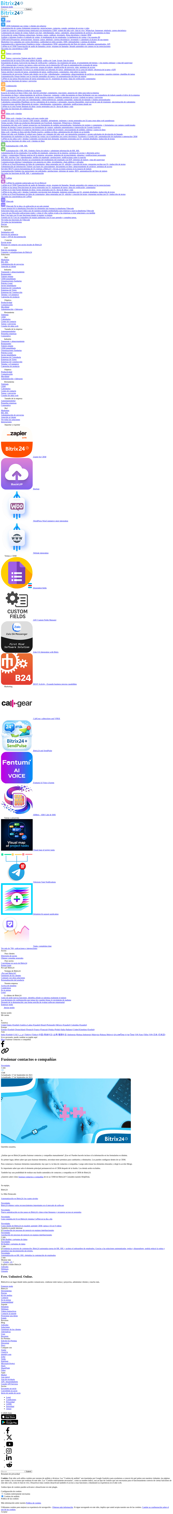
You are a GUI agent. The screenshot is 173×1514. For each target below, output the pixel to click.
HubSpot (4, 1361)
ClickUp (4, 1352)
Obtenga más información (62, 1507)
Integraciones (6, 422)
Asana (3, 1350)
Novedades (5, 1065)
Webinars (4, 1309)
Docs (3, 1345)
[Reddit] (9, 1467)
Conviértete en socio (9, 1391)
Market (4, 1375)
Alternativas (6, 1332)
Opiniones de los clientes (11, 1329)
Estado (3, 1318)
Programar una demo (9, 1316)
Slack (3, 1366)
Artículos (4, 1325)
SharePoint (5, 1368)
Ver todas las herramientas (11, 222)
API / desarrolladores (9, 1382)
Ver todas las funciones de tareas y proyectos (19, 81)
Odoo (3, 1370)
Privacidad (10, 1402)
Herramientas (6, 1291)
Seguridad (10, 1406)
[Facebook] (7, 1433)
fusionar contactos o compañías (30, 1177)
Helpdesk (5, 1307)
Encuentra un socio (8, 1388)
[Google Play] (9, 1424)
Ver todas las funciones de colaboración (17, 109)
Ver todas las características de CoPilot (16, 196)
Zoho (3, 1357)
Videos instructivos (8, 1311)
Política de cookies (33, 1503)
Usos (3, 1334)
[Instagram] (9, 1453)
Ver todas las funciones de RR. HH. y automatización (22, 173)
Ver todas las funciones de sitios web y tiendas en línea (23, 141)
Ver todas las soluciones (10, 420)
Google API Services (9, 1384)
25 (11, 1262)
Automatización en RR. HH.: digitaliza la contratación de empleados (28, 1255)
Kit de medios (6, 1295)
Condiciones (11, 1400)
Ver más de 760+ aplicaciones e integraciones (19, 948)
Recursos (4, 1336)
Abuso (8, 1409)
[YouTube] (9, 1446)
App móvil (5, 1377)
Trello (3, 1359)
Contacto (4, 1298)
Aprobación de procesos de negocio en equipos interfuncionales (26, 1235)
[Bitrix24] (12, 4)
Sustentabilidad (7, 1302)
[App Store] (8, 1418)
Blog (3, 1039)
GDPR (9, 1404)
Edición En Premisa (9, 1341)
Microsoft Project (8, 1363)
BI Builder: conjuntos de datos (13, 1244)
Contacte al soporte (8, 1313)
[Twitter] (9, 1440)
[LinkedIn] (9, 1460)
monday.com (6, 1354)
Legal (8, 1397)
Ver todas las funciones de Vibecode (15, 220)
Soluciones (5, 1327)
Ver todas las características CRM (14, 49)
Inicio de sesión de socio (11, 1393)
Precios (4, 224)
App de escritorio (8, 1379)
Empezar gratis (7, 7)
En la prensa (6, 1300)
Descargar (5, 1343)
